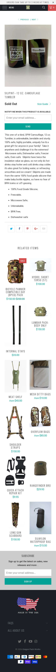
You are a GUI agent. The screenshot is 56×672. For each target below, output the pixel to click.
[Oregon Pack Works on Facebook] (25, 642)
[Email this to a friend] (43, 228)
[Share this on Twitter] (11, 228)
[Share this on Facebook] (19, 228)
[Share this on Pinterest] (27, 228)
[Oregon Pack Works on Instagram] (36, 642)
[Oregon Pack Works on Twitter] (19, 642)
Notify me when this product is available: (28, 112)
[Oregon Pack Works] (28, 8)
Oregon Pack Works (31, 649)
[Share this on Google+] (35, 228)
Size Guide (43, 104)
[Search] (43, 7)
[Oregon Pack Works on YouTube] (30, 642)
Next (34, 20)
